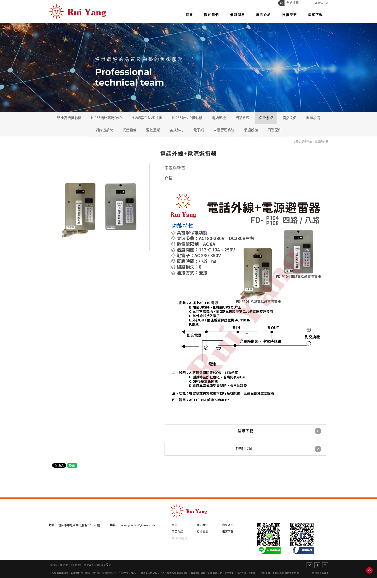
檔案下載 (227, 531)
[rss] (325, 565)
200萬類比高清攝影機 (89, 130)
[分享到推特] (309, 565)
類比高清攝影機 (69, 118)
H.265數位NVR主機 (147, 118)
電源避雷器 (321, 141)
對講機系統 (104, 130)
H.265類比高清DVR (106, 118)
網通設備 (251, 130)
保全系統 (266, 118)
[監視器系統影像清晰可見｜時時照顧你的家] (188, 67)
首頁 (295, 141)
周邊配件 (274, 130)
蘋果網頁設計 (103, 564)
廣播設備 (289, 118)
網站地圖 (181, 538)
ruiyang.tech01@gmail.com (137, 525)
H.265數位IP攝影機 (187, 118)
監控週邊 (153, 130)
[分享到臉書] (317, 565)
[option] (100, 207)
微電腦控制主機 (287, 130)
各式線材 (177, 130)
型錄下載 (245, 431)
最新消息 (227, 525)
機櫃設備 (313, 118)
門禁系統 (242, 118)
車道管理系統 (223, 130)
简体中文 (323, 3)
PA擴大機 (306, 130)
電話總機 (219, 118)
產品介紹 (177, 531)
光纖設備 (130, 130)
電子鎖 (198, 130)
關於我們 (202, 525)
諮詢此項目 (245, 449)
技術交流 (202, 531)
